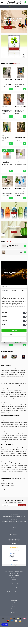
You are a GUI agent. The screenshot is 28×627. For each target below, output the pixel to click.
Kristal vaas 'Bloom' (6, 188)
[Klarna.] (24, 619)
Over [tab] (23, 290)
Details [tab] (14, 290)
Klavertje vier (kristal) (19, 161)
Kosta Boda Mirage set (20, 188)
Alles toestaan (14, 330)
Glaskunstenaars (14, 589)
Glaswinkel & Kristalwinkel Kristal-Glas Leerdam (14, 571)
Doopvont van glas (14, 587)
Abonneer (23, 505)
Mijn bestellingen (14, 604)
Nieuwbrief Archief (14, 593)
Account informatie (14, 602)
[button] (2, 21)
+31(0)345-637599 (14, 531)
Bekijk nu (14, 213)
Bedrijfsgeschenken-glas (14, 583)
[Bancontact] (12, 621)
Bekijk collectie (16, 63)
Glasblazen (14, 585)
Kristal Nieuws (14, 597)
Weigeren (14, 339)
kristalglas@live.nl (14, 534)
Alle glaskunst (14, 612)
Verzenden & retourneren (14, 575)
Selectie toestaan (14, 334)
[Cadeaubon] (14, 619)
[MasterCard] (8, 621)
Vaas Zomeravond (5, 106)
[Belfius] (7, 619)
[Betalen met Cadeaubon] (20, 619)
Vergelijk (14, 610)
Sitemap (14, 595)
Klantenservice (14, 577)
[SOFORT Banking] (11, 619)
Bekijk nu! (8, 27)
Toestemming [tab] (5, 290)
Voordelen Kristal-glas (14, 573)
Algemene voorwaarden (14, 581)
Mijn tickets (14, 606)
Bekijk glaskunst (14, 48)
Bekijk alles (8, 241)
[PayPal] (16, 621)
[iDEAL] (18, 619)
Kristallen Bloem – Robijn (20, 106)
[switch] (25, 317)
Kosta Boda (14, 431)
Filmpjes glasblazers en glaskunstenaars (14, 591)
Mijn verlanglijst (14, 608)
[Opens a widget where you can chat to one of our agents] (4, 624)
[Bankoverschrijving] (3, 619)
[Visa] (19, 621)
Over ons (14, 579)
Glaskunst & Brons (19, 134)
